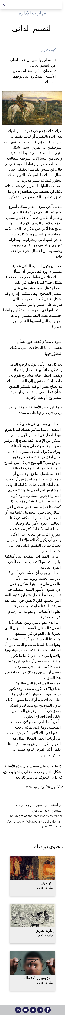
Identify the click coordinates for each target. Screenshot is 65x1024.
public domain (52, 821)
